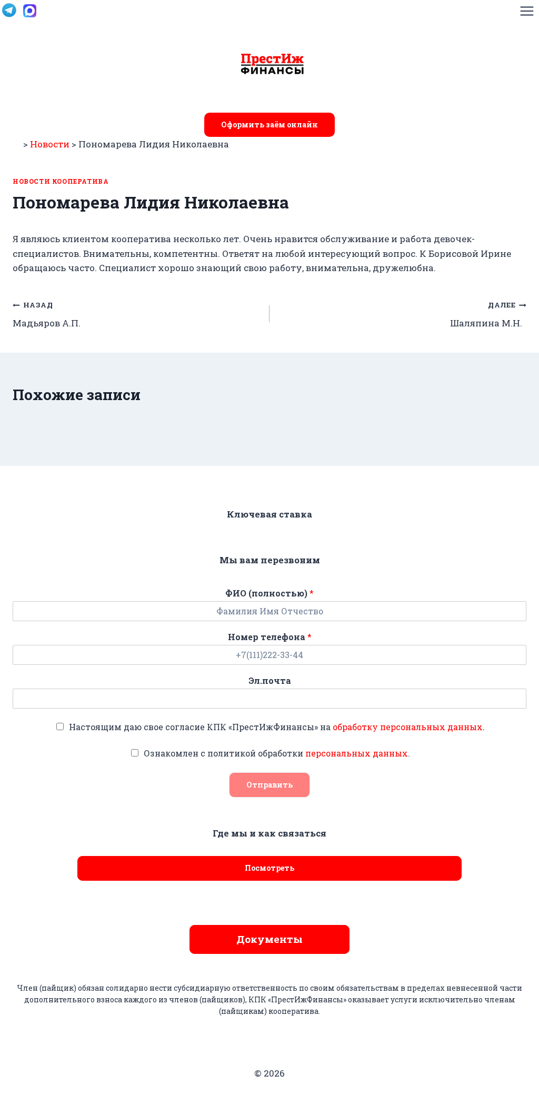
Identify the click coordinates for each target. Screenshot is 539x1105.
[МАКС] (29, 11)
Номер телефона (270, 637)
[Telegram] (9, 11)
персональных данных (356, 753)
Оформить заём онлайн (269, 125)
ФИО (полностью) (269, 593)
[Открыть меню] (526, 11)
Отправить (269, 785)
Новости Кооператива (60, 181)
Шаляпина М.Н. (488, 314)
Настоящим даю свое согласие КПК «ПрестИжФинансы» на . (277, 726)
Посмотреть (269, 868)
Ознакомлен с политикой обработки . (277, 753)
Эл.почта (269, 680)
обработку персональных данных (408, 726)
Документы (269, 938)
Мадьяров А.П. (48, 314)
